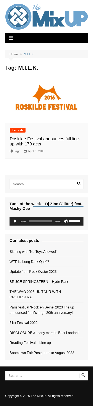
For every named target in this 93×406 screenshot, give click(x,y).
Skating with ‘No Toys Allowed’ (33, 251)
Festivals (17, 130)
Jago (17, 151)
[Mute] (66, 221)
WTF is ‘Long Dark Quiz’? (29, 262)
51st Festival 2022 (24, 323)
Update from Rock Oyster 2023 (33, 271)
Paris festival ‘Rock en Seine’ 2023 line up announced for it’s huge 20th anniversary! (42, 310)
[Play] (15, 221)
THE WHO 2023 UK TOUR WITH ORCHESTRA (35, 294)
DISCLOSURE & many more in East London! (44, 333)
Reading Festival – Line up (30, 343)
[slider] (75, 221)
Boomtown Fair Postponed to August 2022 (42, 353)
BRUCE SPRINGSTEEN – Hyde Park (40, 282)
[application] (47, 221)
